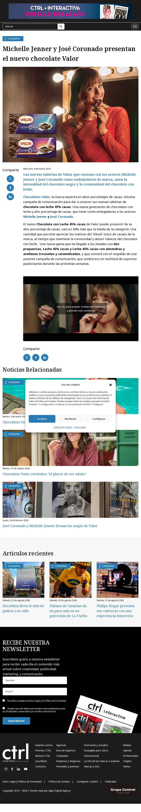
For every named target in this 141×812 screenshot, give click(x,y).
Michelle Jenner (35, 217)
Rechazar (70, 419)
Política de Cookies (63, 427)
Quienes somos (44, 745)
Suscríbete (41, 761)
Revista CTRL (42, 755)
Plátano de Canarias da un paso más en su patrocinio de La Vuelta (68, 611)
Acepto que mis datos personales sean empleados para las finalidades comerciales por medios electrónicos (87, 794)
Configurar (98, 419)
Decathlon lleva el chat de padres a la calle (23, 608)
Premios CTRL (43, 750)
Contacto (40, 766)
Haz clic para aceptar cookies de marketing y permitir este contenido (81, 308)
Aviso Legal (80, 427)
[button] (110, 384)
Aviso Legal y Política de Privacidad (22, 781)
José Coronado (61, 217)
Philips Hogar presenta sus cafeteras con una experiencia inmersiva (115, 611)
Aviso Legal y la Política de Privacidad (93, 784)
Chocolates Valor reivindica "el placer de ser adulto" (45, 474)
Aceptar (42, 419)
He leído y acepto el (82, 784)
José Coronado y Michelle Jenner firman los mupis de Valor (50, 525)
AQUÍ (84, 398)
